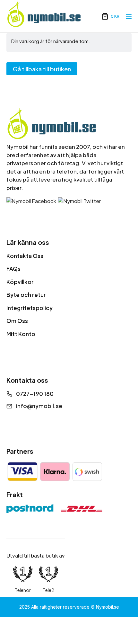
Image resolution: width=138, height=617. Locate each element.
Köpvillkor (20, 281)
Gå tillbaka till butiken (42, 69)
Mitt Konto (20, 333)
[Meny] (129, 16)
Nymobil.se (107, 607)
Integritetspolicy (29, 307)
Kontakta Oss (24, 255)
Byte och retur (26, 294)
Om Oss (17, 320)
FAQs (13, 268)
